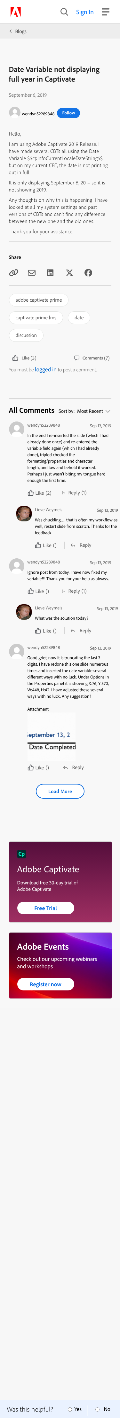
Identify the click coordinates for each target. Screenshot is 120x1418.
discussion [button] (26, 335)
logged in (46, 369)
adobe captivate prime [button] (39, 300)
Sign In (85, 12)
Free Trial (45, 908)
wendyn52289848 (38, 114)
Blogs (21, 31)
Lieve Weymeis (48, 509)
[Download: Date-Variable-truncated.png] (69, 737)
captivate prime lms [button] (36, 317)
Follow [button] (68, 113)
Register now (45, 984)
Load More (60, 791)
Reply (74, 492)
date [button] (79, 317)
